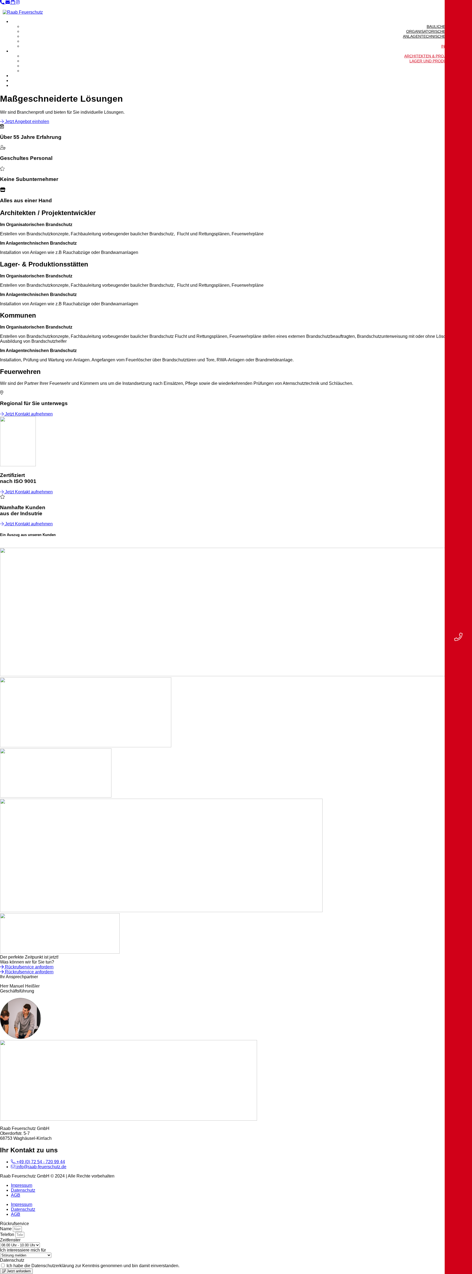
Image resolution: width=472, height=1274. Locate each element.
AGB (15, 1195)
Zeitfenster (10, 1240)
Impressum (21, 1185)
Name (6, 1228)
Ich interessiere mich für (23, 1250)
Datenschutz (23, 1190)
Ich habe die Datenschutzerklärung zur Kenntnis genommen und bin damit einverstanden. (93, 1265)
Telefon (7, 1234)
